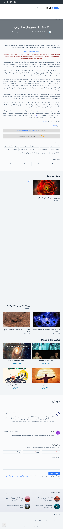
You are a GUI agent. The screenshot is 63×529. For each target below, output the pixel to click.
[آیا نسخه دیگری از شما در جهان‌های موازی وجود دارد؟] (57, 506)
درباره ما (46, 520)
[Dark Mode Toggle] (4, 525)
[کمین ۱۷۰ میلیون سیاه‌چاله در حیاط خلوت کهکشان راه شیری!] (46, 319)
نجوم (18, 31)
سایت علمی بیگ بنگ (39, 8)
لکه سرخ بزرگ (23, 149)
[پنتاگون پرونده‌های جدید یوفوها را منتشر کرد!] (27, 506)
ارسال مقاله (33, 520)
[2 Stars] (41, 136)
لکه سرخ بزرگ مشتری (11, 149)
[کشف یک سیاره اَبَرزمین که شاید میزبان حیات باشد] (57, 499)
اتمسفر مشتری (55, 146)
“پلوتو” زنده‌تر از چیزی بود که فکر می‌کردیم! (18, 306)
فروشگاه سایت (53, 520)
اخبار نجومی (44, 146)
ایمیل (37, 452)
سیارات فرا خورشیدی (23, 31)
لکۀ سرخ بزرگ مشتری (43, 153)
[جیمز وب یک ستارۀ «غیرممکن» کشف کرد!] (46, 187)
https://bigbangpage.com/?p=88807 (27, 131)
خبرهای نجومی (32, 31)
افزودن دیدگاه (55, 458)
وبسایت (18, 452)
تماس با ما (40, 520)
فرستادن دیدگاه (54, 473)
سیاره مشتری (8, 146)
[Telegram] (10, 164)
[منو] (4, 8)
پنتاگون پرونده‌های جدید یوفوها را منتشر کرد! (14, 506)
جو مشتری (35, 146)
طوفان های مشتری (43, 149)
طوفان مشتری (55, 149)
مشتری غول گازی (30, 153)
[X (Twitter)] (11, 2)
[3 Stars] (40, 136)
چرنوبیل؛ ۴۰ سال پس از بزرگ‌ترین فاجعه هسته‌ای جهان (14, 499)
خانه (59, 520)
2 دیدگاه (13, 31)
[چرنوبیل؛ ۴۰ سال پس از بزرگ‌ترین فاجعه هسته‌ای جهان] (27, 499)
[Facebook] (15, 2)
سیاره (16, 146)
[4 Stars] (38, 136)
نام (57, 452)
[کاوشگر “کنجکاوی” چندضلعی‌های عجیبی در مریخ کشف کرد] (16, 319)
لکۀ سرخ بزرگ (55, 153)
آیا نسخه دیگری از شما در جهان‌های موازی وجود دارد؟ (43, 506)
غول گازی (32, 149)
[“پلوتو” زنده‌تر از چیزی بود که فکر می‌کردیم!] (16, 241)
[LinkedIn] (24, 164)
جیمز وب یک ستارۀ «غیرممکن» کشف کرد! (49, 198)
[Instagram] (7, 2)
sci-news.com (53, 126)
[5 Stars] (36, 136)
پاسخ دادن (6, 413)
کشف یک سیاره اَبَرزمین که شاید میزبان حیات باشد (44, 499)
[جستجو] (4, 2)
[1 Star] (43, 136)
